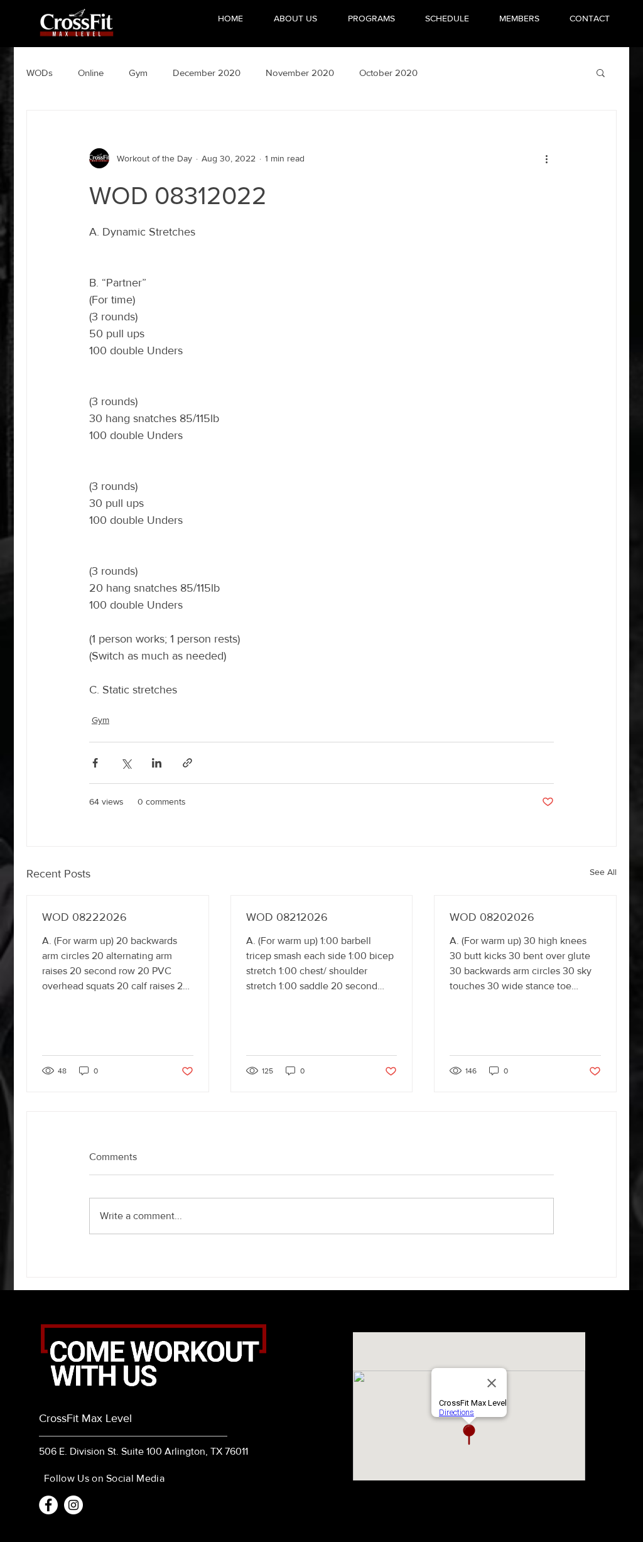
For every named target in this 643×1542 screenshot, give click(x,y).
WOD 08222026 (84, 917)
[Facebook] (48, 1505)
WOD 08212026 (287, 917)
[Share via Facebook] (95, 763)
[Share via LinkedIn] (157, 763)
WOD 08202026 (492, 917)
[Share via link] (187, 763)
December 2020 (206, 72)
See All (603, 872)
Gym (138, 72)
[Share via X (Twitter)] (126, 763)
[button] (601, 72)
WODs (39, 72)
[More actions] (546, 158)
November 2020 (300, 72)
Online (91, 72)
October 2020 (388, 72)
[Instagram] (73, 1505)
